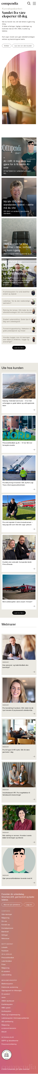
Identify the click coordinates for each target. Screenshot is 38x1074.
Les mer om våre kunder (23, 46)
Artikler (6, 46)
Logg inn (29, 905)
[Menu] (34, 3)
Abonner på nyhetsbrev (12, 905)
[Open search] (29, 3)
